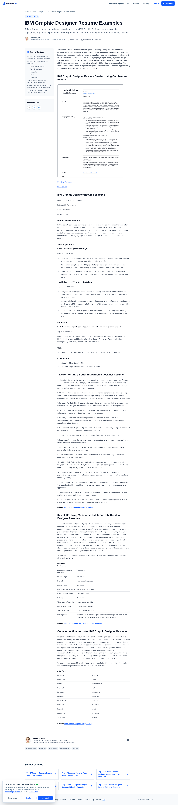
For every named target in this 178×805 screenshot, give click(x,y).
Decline (29, 798)
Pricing (146, 3)
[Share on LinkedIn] (39, 107)
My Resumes (168, 3)
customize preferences (12, 792)
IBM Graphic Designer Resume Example (37, 62)
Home (27, 12)
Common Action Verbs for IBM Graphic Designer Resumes (37, 91)
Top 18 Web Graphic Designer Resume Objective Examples (110, 786)
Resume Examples (134, 3)
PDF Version (62, 187)
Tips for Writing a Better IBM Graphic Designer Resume (36, 81)
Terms (79, 800)
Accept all (45, 798)
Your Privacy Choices (92, 800)
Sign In (156, 3)
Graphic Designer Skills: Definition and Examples (83, 623)
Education (33, 72)
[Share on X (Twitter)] (29, 107)
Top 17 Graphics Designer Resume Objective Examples (75, 774)
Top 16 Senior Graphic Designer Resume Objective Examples (74, 786)
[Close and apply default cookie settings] (51, 784)
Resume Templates (116, 3)
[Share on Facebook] (34, 107)
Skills (32, 75)
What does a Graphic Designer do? (77, 724)
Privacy (72, 800)
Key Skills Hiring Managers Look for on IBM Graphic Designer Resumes (39, 86)
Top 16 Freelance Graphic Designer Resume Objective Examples (109, 774)
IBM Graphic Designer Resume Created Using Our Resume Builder (39, 57)
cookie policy (33, 792)
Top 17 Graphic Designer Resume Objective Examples (39, 774)
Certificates (34, 78)
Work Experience (36, 69)
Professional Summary (37, 66)
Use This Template (64, 182)
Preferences (12, 798)
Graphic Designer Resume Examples (78, 507)
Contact (63, 800)
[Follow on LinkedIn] (128, 740)
